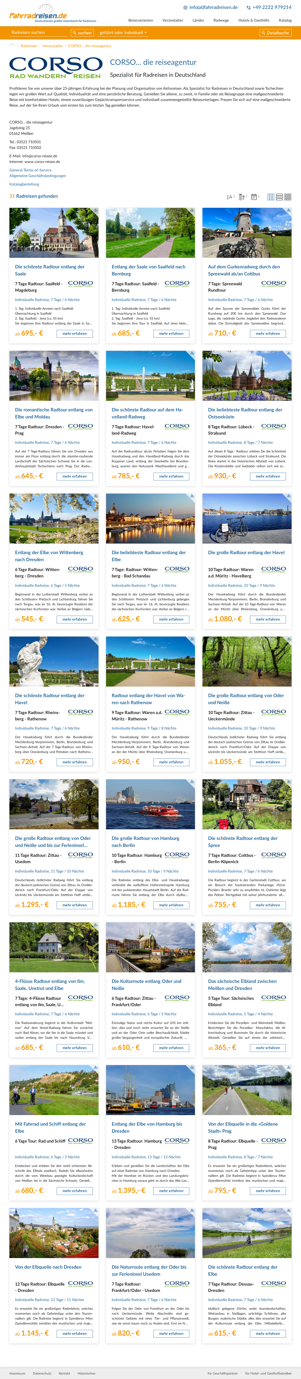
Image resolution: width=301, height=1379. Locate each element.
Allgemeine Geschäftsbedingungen (37, 176)
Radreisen (29, 46)
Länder (198, 20)
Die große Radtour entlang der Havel (246, 552)
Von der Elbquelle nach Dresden (48, 1267)
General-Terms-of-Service (30, 170)
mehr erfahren (75, 334)
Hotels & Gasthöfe (253, 20)
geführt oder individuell (121, 33)
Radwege (221, 20)
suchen (84, 33)
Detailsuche (278, 33)
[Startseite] (12, 46)
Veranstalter (172, 20)
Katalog (285, 20)
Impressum (17, 1373)
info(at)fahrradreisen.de (214, 7)
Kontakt (64, 1373)
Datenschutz (42, 1373)
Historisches (86, 1373)
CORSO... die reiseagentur (89, 46)
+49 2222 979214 (272, 7)
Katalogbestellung (24, 184)
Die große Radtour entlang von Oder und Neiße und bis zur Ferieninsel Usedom (53, 845)
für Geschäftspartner (223, 1373)
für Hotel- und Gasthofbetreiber (268, 1373)
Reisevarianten (140, 20)
